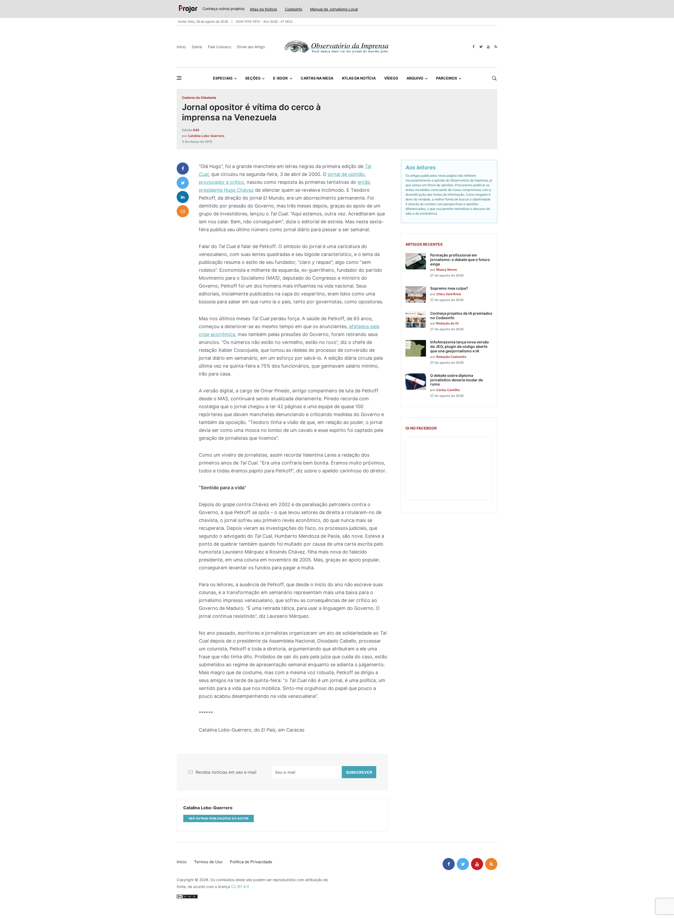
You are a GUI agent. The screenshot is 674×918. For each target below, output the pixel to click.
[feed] (495, 46)
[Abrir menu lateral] (179, 78)
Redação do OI (447, 323)
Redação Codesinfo (451, 357)
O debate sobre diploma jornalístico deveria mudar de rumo (456, 380)
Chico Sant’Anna (448, 294)
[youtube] (488, 46)
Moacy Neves (446, 270)
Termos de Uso (208, 861)
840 (196, 130)
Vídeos (391, 78)
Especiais (222, 78)
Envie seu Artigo (251, 47)
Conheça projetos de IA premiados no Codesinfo (461, 315)
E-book (280, 78)
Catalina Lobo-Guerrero (206, 136)
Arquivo (415, 78)
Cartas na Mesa (317, 78)
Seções (252, 78)
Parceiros (446, 78)
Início (181, 47)
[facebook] (473, 46)
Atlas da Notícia (263, 9)
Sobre (197, 47)
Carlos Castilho (448, 390)
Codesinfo (293, 9)
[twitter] (481, 46)
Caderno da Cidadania (199, 98)
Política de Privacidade (251, 861)
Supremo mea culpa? (449, 288)
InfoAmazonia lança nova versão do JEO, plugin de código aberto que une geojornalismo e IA (459, 346)
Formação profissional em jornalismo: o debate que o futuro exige (460, 259)
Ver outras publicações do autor (219, 818)
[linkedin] (183, 197)
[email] (183, 211)
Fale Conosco (219, 47)
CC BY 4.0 (240, 886)
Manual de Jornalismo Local (334, 9)
